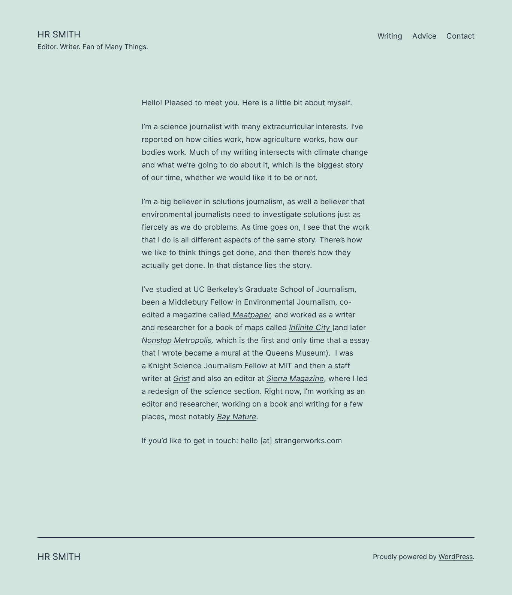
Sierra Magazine (295, 378)
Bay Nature (236, 416)
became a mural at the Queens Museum (255, 352)
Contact (460, 35)
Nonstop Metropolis (176, 340)
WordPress (456, 557)
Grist (181, 378)
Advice (424, 35)
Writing (389, 35)
